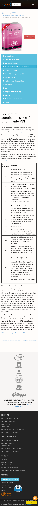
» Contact (4, 459)
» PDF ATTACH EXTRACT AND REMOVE (12, 429)
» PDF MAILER (5, 427)
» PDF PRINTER (5, 424)
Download (30, 37)
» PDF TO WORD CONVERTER (9, 418)
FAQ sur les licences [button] (11, 63)
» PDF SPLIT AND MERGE (8, 421)
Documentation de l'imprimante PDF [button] (16, 67)
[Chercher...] (21, 4)
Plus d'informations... (29, 504)
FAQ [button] (5, 88)
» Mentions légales (6, 465)
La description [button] (9, 56)
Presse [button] (6, 102)
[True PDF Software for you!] (5, 4)
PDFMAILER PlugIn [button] (10, 70)
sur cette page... (18, 132)
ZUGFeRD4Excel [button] (9, 77)
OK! (31, 502)
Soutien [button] (7, 95)
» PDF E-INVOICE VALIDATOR (10, 432)
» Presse (3, 490)
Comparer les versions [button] (12, 60)
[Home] (2, 13)
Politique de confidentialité (21, 1)
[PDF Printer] (12, 37)
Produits (7, 13)
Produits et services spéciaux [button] (14, 81)
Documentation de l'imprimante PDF (13, 15)
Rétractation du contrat (11, 479)
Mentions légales (33, 1)
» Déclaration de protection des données (13, 470)
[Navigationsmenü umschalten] (33, 4)
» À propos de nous (6, 462)
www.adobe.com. (7, 161)
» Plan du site (5, 485)
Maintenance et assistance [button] (13, 99)
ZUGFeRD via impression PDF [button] (14, 74)
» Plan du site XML (6, 488)
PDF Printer (15, 13)
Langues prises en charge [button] (12, 92)
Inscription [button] (8, 84)
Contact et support (8, 1)
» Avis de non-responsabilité (9, 467)
